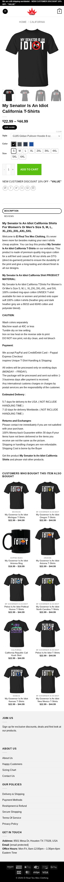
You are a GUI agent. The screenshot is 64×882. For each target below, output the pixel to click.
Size (4, 153)
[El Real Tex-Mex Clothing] (32, 11)
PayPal (19, 352)
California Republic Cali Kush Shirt (16, 654)
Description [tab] (11, 211)
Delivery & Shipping (13, 794)
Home (23, 22)
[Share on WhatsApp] (5, 188)
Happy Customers (12, 764)
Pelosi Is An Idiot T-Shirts (47, 653)
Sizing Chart (9, 770)
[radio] (13, 144)
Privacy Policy (10, 824)
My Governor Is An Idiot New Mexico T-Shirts (47, 700)
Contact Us (8, 776)
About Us (7, 758)
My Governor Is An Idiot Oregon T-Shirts (47, 516)
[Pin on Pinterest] (27, 188)
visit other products (33, 459)
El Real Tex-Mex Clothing (36, 878)
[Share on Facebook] (10, 188)
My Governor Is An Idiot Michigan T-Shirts (16, 516)
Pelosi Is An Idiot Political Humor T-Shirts (16, 608)
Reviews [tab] (9, 216)
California (37, 22)
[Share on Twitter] (16, 188)
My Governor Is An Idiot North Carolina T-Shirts (47, 608)
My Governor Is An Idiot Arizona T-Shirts (47, 562)
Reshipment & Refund (14, 806)
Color (5, 144)
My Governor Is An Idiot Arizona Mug (16, 562)
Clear (59, 132)
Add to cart (29, 169)
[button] (5, 11)
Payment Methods (12, 800)
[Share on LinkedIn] (33, 188)
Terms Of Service (11, 818)
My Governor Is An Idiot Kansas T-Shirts (16, 700)
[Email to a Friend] (22, 188)
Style (4, 136)
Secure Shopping (12, 811)
